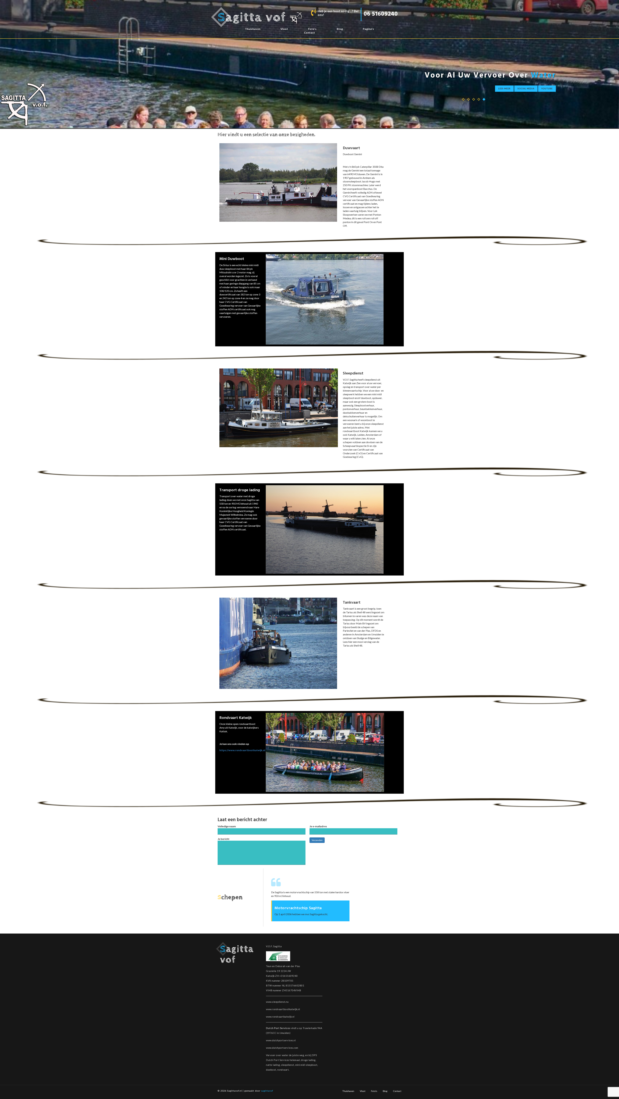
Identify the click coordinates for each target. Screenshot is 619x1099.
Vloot (362, 1091)
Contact (397, 1091)
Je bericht (223, 838)
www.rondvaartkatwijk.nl (280, 1016)
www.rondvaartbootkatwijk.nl (283, 1009)
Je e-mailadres (318, 826)
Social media (525, 88)
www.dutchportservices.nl (281, 1040)
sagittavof (267, 1090)
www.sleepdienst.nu (277, 1001)
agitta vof (254, 17)
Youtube (547, 88)
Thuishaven (348, 1091)
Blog (385, 1091)
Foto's (374, 1091)
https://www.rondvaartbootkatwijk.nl (242, 750)
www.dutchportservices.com (282, 1047)
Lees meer (504, 88)
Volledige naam (227, 826)
